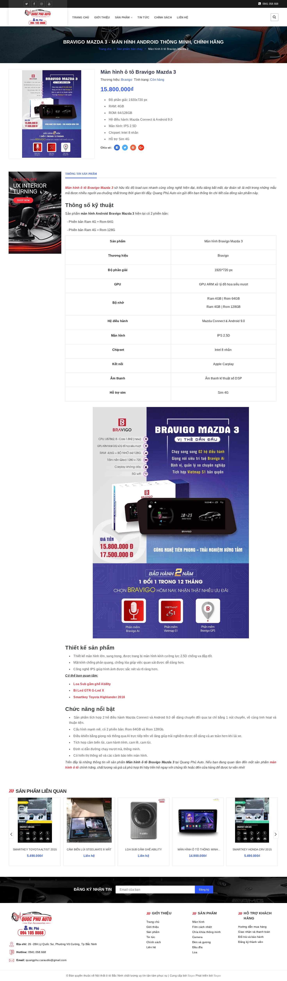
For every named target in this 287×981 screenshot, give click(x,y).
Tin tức (143, 17)
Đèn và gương (201, 942)
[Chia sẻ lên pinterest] (133, 148)
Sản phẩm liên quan (41, 791)
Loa (194, 952)
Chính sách (163, 17)
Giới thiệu (102, 17)
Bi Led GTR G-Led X (88, 690)
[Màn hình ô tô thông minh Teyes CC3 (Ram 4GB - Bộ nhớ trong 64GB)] (197, 820)
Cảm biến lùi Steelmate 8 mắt (89, 849)
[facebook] (34, 4)
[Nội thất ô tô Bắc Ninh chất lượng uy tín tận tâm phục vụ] (38, 17)
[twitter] (27, 4)
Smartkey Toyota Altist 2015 (35, 849)
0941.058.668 (270, 3)
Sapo (191, 975)
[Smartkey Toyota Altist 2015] (34, 820)
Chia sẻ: (106, 147)
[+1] (141, 148)
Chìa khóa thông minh (206, 932)
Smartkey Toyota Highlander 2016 (99, 697)
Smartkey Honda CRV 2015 (252, 849)
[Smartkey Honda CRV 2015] (252, 820)
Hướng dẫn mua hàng (252, 926)
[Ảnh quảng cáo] (36, 213)
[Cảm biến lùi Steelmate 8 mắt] (89, 820)
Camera (197, 937)
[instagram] (42, 4)
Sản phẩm (123, 17)
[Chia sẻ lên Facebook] (117, 148)
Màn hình (198, 921)
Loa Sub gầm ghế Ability (92, 684)
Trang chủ (80, 17)
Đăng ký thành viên (250, 941)
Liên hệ (182, 17)
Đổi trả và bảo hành (251, 936)
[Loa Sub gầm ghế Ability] (143, 820)
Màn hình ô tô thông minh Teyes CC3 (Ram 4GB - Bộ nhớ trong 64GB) (197, 850)
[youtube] (49, 4)
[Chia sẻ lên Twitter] (125, 148)
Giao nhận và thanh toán (254, 931)
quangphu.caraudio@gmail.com (46, 960)
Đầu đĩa (197, 947)
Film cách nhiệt (202, 926)
